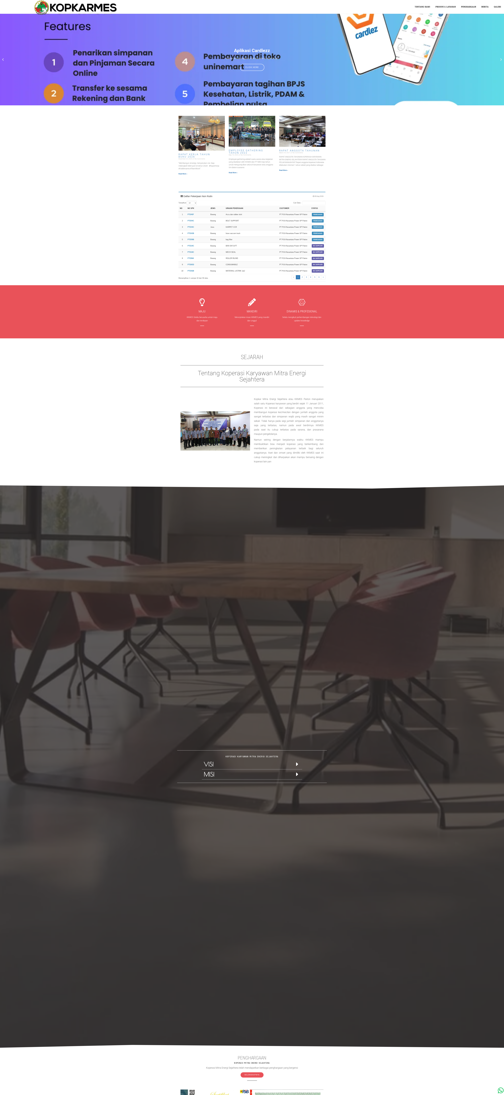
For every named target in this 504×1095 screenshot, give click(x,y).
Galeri (497, 7)
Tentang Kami (422, 7)
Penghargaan (468, 7)
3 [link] (306, 277)
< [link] (293, 277)
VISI (209, 764)
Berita (485, 7)
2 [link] (302, 277)
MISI (209, 774)
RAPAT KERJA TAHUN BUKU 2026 (194, 155)
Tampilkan (182, 203)
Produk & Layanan (445, 7)
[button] (3, 59)
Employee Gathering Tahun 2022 (246, 151)
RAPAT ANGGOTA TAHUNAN (299, 150)
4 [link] (310, 277)
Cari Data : (297, 203)
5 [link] (314, 277)
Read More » (182, 174)
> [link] (323, 277)
